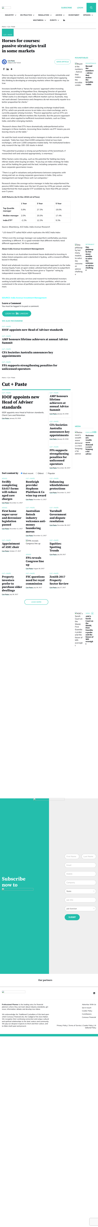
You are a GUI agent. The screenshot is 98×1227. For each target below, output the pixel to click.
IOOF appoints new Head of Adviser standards (32, 330)
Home (4, 27)
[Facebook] (3, 69)
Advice (59, 15)
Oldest (40, 473)
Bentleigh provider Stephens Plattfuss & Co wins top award (36, 488)
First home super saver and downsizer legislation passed (11, 518)
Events (53, 20)
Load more (36, 602)
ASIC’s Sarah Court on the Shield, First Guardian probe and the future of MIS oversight (89, 630)
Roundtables (91, 63)
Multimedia (38, 20)
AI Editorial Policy (90, 1026)
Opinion (86, 15)
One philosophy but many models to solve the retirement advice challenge (90, 258)
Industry (9, 15)
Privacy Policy (62, 1025)
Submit (72, 917)
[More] (11, 69)
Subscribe (66, 7)
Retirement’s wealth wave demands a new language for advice (90, 444)
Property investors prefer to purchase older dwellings (12, 583)
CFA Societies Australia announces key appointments (27, 354)
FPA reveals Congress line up (35, 561)
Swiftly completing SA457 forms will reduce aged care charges (10, 490)
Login (80, 7)
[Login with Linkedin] (16, 314)
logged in (17, 306)
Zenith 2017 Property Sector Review (59, 580)
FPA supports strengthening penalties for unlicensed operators (29, 367)
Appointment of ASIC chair (11, 545)
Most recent (27, 473)
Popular (51, 473)
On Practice (26, 15)
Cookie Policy (88, 1025)
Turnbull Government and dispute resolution (58, 516)
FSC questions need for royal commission (35, 580)
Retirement (90, 244)
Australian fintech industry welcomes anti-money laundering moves (36, 521)
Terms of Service (75, 1025)
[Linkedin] (7, 69)
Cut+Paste (11, 61)
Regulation (43, 15)
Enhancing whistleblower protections (59, 485)
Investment (73, 15)
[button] (91, 7)
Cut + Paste (7, 35)
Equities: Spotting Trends (55, 547)
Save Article (63, 62)
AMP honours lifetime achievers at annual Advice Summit (35, 341)
